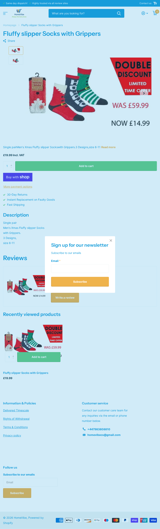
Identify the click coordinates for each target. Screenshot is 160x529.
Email (55, 260)
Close (111, 240)
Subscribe (80, 281)
